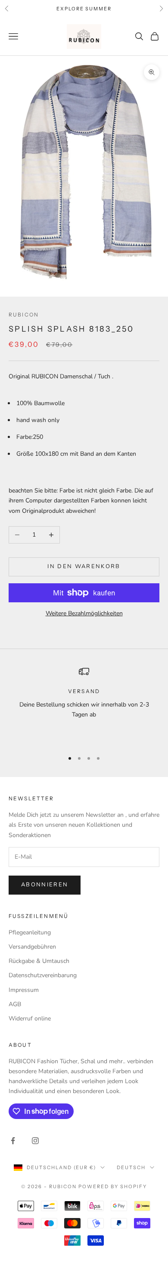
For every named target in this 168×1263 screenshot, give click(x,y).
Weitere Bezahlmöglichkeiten (84, 613)
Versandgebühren (32, 947)
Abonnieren (44, 885)
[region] (84, 704)
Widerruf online (30, 1018)
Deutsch (131, 1167)
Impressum (24, 990)
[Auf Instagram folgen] (35, 1140)
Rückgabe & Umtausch (39, 961)
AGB (15, 1004)
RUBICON (24, 314)
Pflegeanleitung (30, 932)
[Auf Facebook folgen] (13, 1140)
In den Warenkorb (83, 566)
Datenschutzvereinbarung (43, 975)
